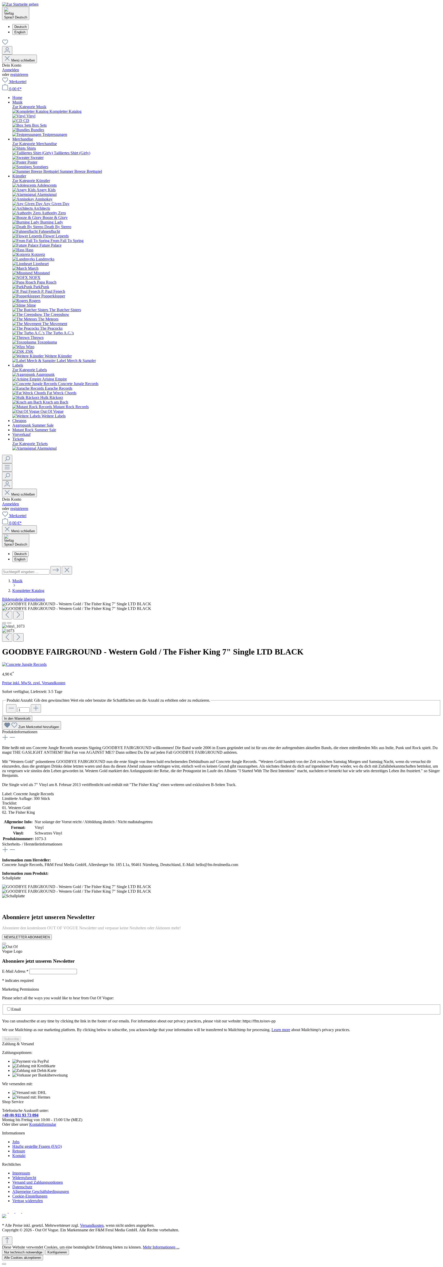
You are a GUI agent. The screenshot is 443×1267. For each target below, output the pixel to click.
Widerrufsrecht (24, 1177)
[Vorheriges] (7, 615)
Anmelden (10, 70)
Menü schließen (23, 60)
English (19, 32)
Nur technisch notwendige (23, 1252)
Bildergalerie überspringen (23, 599)
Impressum (21, 1173)
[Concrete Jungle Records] (24, 664)
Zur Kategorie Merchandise (34, 144)
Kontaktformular (42, 1124)
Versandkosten (92, 1225)
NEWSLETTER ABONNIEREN (27, 937)
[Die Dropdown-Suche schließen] (67, 570)
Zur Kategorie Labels (29, 370)
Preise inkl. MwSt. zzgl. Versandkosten (33, 683)
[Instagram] (12, 1211)
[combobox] (25, 572)
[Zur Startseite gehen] (20, 4)
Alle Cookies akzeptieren (22, 1258)
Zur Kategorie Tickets (30, 443)
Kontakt (18, 1155)
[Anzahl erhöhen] (36, 708)
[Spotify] (18, 1211)
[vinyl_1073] (76, 604)
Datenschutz (22, 1187)
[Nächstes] (18, 615)
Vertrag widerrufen (27, 1201)
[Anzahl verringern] (11, 708)
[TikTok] (25, 1211)
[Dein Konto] (7, 50)
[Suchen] (7, 459)
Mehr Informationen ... (161, 1247)
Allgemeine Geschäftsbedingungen (40, 1191)
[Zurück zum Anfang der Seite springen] (7, 1240)
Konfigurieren (57, 1252)
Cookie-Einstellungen (29, 1196)
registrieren (19, 74)
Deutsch (20, 27)
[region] (221, 622)
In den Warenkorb (17, 718)
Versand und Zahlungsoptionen (37, 1182)
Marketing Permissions (20, 989)
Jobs (15, 1142)
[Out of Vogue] (4, 1216)
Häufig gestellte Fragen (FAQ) (37, 1146)
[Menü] (7, 467)
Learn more (280, 1030)
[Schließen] (4, 1264)
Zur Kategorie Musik (29, 107)
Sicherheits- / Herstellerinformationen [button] (32, 844)
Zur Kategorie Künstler (31, 180)
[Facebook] (5, 1211)
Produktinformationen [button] (19, 732)
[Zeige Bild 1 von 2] (4, 623)
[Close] (4, 943)
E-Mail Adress (15, 971)
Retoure (18, 1151)
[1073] (76, 608)
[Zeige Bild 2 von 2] (9, 623)
